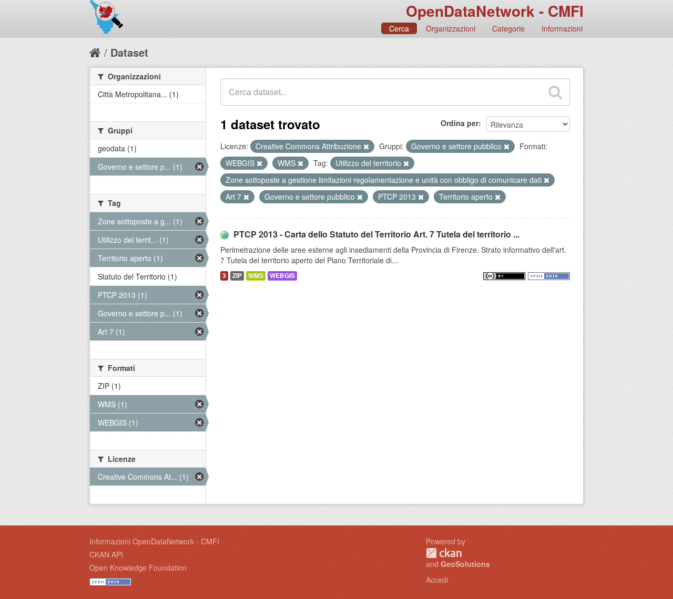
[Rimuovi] (366, 146)
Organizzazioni (450, 28)
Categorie (508, 28)
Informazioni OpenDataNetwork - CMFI (154, 541)
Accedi (437, 579)
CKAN (444, 553)
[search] (555, 92)
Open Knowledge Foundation (138, 567)
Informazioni (562, 28)
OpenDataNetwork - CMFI (495, 11)
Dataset (129, 52)
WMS (255, 275)
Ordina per (459, 123)
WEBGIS (282, 275)
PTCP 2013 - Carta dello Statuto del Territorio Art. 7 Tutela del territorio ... (376, 234)
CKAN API (106, 554)
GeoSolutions (465, 564)
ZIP (237, 275)
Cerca (399, 28)
